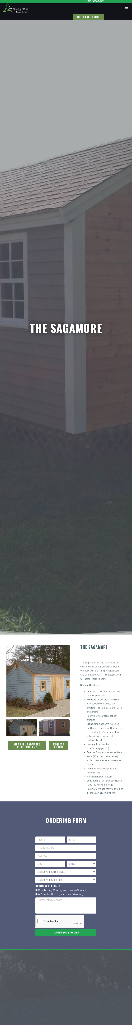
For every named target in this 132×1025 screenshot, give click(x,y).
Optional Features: (48, 886)
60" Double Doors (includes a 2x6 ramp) (60, 894)
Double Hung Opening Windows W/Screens (62, 890)
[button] (126, 8)
